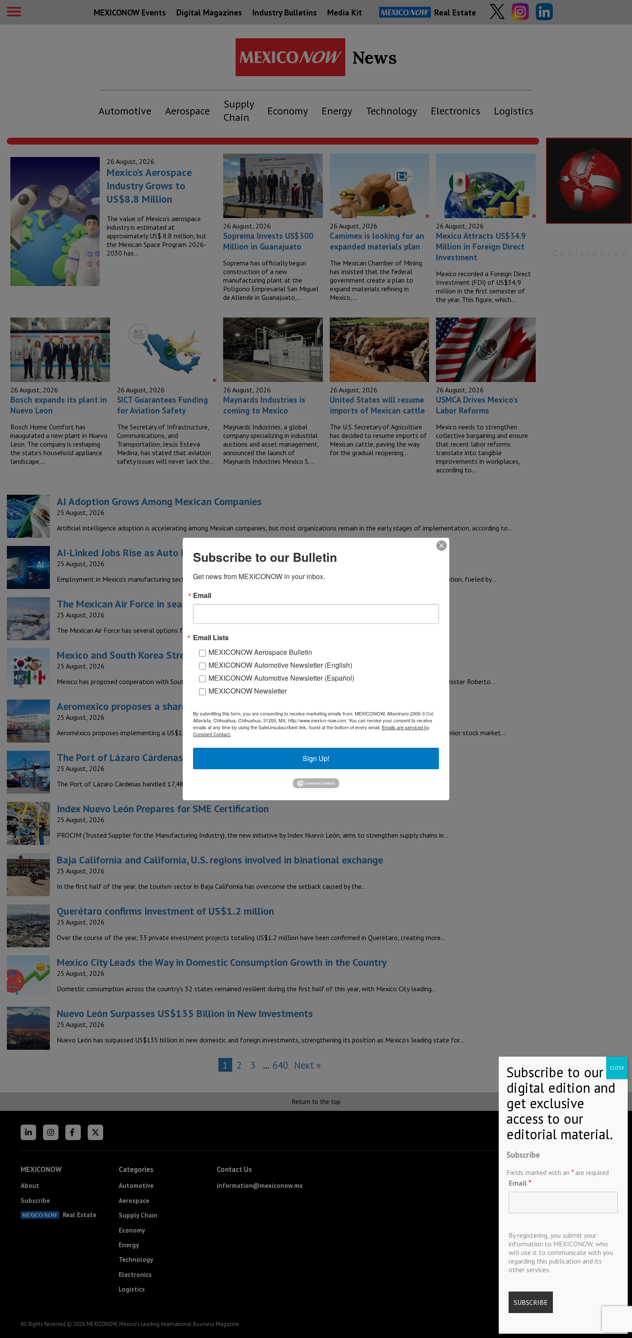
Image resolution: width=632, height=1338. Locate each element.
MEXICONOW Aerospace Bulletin (260, 652)
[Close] (441, 545)
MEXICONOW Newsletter (248, 691)
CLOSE (617, 1067)
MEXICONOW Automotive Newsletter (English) (280, 665)
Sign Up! (316, 758)
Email (520, 1183)
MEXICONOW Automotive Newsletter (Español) (281, 678)
